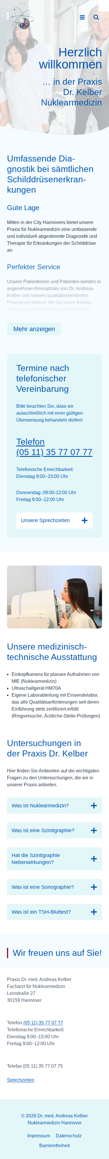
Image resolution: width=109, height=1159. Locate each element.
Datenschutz (69, 1135)
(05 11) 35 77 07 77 (43, 1022)
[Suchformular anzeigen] (96, 17)
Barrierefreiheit (54, 1145)
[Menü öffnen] (82, 17)
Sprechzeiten (20, 1080)
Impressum (38, 1135)
